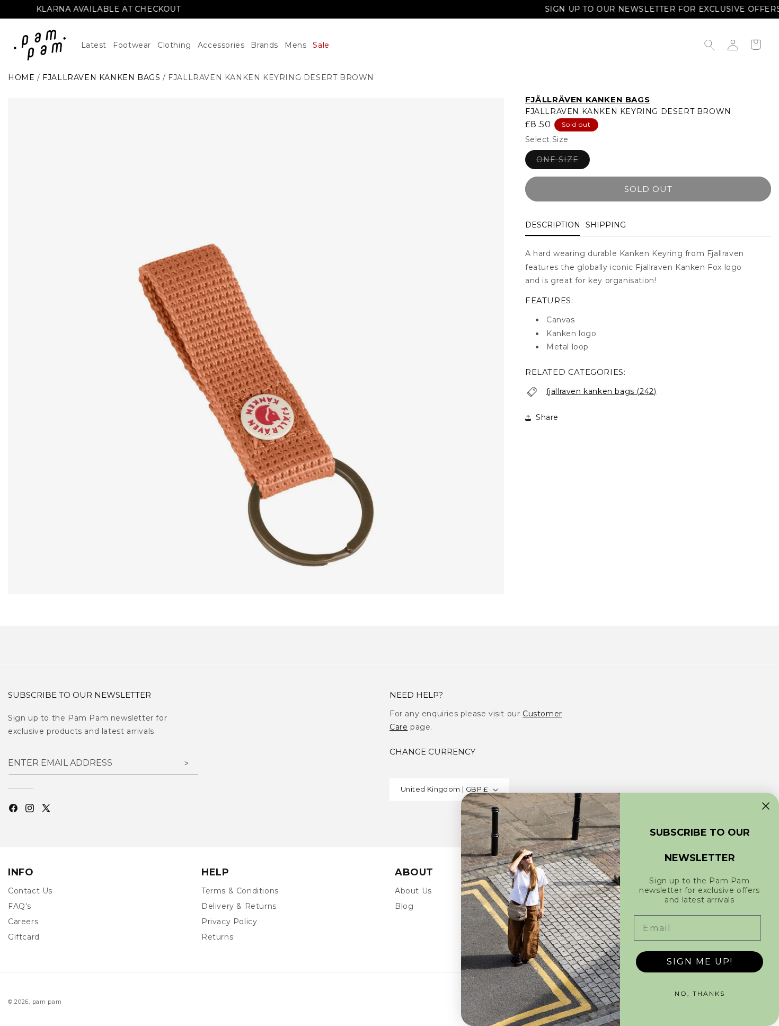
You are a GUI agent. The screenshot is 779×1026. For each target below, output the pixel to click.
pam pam (47, 1001)
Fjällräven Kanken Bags (587, 99)
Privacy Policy (229, 921)
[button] (177, 45)
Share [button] (547, 417)
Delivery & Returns (239, 906)
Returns (217, 937)
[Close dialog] (766, 806)
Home (21, 77)
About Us (413, 891)
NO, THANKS (700, 993)
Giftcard (24, 937)
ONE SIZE (563, 162)
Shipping (606, 225)
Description (552, 225)
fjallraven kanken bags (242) (601, 391)
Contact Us (30, 891)
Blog (404, 906)
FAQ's (19, 906)
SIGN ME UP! (700, 962)
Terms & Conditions (240, 891)
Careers (23, 921)
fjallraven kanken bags (101, 77)
